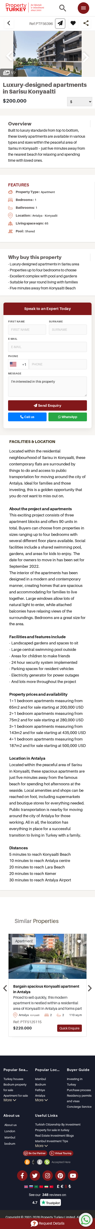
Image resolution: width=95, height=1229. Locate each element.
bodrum (9, 1143)
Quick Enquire (69, 1028)
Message (14, 373)
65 (46, 223)
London (9, 1131)
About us (10, 1125)
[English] (26, 1186)
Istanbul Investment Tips (51, 1141)
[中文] (41, 1186)
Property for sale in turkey (52, 1130)
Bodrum (40, 1084)
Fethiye (40, 1090)
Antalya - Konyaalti (44, 215)
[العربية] (36, 1186)
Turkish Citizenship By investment (57, 1124)
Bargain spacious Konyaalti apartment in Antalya (46, 989)
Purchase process (79, 1090)
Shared (30, 231)
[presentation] (5, 988)
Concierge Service (79, 1106)
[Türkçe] (51, 1186)
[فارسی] (46, 1186)
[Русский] (31, 1186)
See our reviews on (47, 1195)
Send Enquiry (49, 405)
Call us (29, 417)
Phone (13, 356)
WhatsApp (69, 417)
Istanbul (40, 1079)
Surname (56, 321)
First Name (16, 321)
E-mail (13, 338)
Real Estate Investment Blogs (54, 1135)
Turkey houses (13, 1079)
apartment (48, 192)
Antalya (40, 1095)
